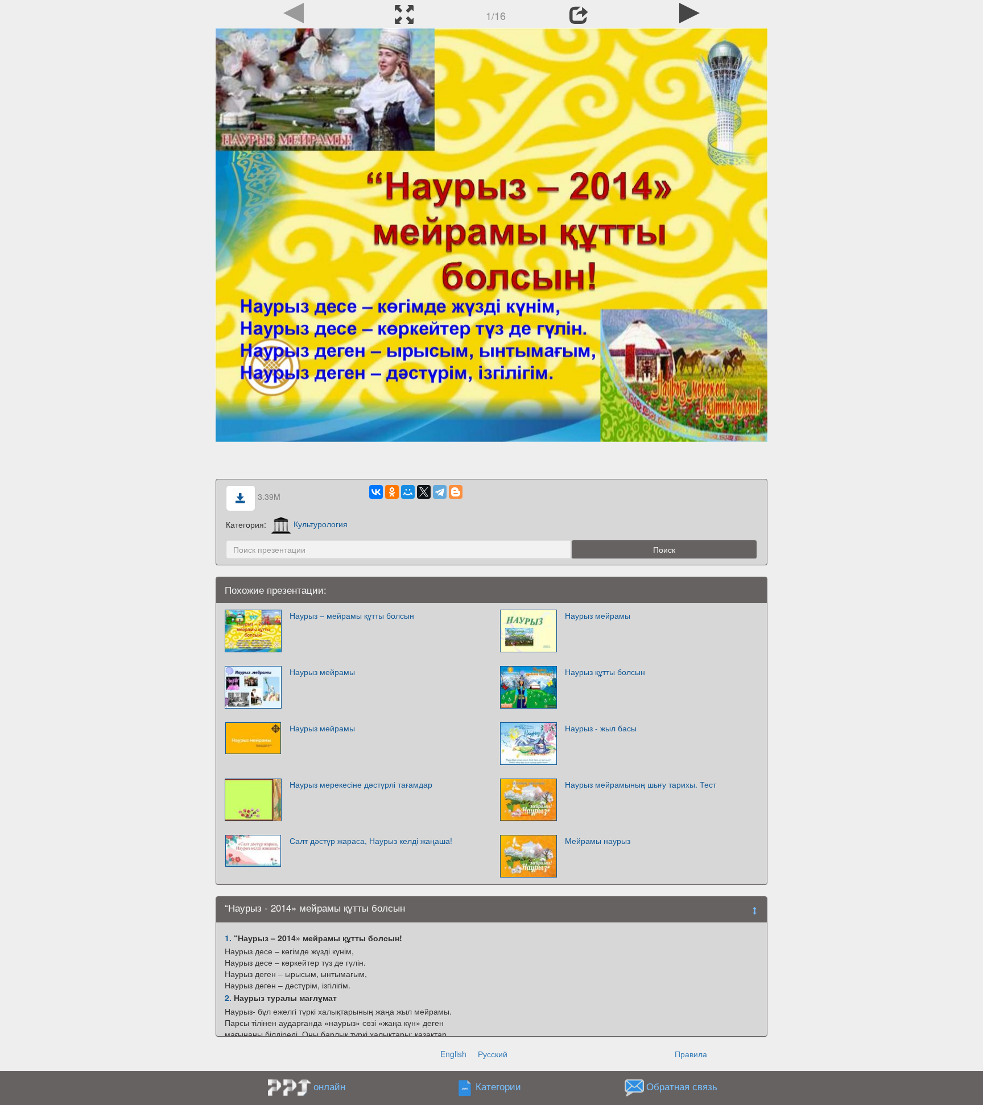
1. (228, 937)
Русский (492, 1054)
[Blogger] (455, 492)
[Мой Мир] (408, 492)
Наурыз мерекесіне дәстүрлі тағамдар (361, 784)
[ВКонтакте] (376, 492)
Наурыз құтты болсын (605, 671)
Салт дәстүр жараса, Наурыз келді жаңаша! (371, 840)
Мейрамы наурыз (597, 840)
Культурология (321, 523)
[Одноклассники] (392, 492)
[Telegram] (440, 492)
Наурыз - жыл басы (601, 728)
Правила (691, 1054)
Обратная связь (681, 1086)
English (453, 1054)
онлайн (329, 1086)
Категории (498, 1086)
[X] (424, 492)
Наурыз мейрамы (597, 615)
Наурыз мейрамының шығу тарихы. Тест (640, 784)
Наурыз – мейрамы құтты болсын (352, 615)
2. (228, 997)
